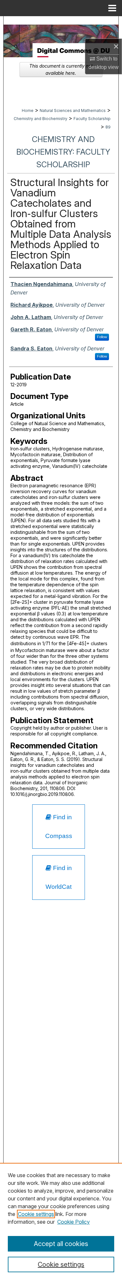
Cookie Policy (73, 1222)
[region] (61, 1221)
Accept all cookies (61, 1244)
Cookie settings (36, 1214)
